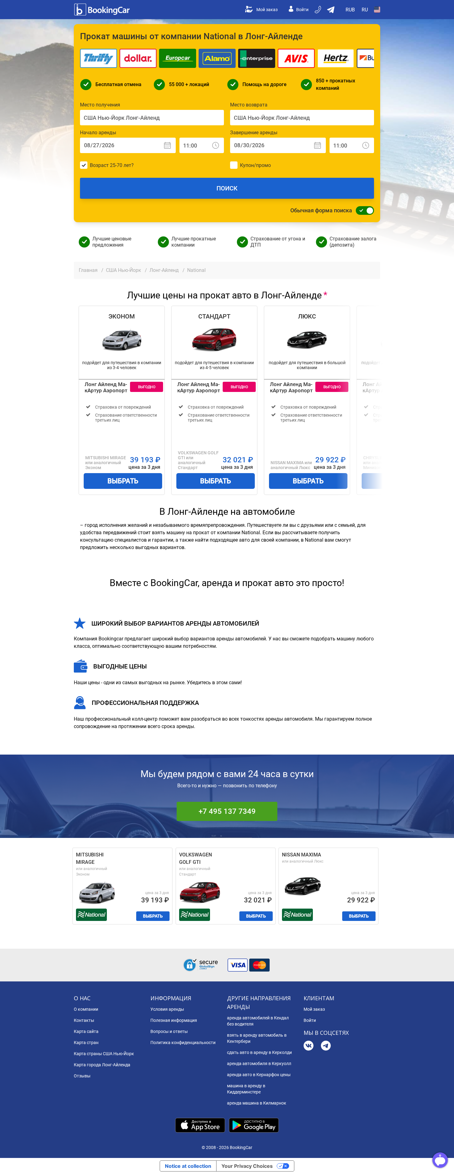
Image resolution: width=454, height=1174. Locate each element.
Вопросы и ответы (169, 1031)
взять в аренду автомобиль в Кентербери (257, 1038)
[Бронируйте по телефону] (318, 9)
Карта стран (86, 1042)
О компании (86, 1009)
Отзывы (82, 1075)
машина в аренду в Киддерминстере (246, 1088)
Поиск (227, 188)
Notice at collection (188, 1166)
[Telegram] (326, 1046)
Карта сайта (86, 1031)
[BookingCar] (102, 9)
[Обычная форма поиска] (363, 210)
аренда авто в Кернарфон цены (259, 1074)
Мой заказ (267, 9)
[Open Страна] (377, 9)
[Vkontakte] (308, 1046)
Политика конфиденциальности (183, 1042)
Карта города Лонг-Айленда (102, 1064)
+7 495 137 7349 (227, 811)
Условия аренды (167, 1009)
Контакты (84, 1020)
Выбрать (122, 481)
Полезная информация (173, 1020)
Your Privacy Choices (247, 1166)
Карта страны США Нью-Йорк (104, 1053)
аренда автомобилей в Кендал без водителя (258, 1020)
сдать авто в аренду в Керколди (259, 1052)
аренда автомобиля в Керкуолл (259, 1063)
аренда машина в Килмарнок (256, 1103)
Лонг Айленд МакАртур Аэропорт (106, 387)
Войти (302, 9)
